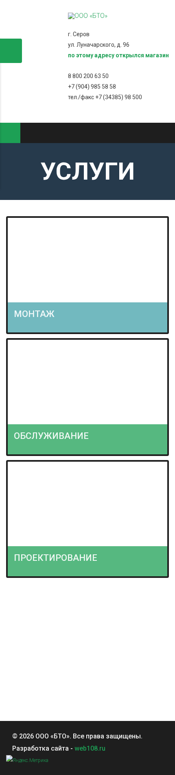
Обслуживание (51, 436)
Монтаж (34, 314)
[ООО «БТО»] (87, 15)
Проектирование (55, 558)
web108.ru (89, 748)
